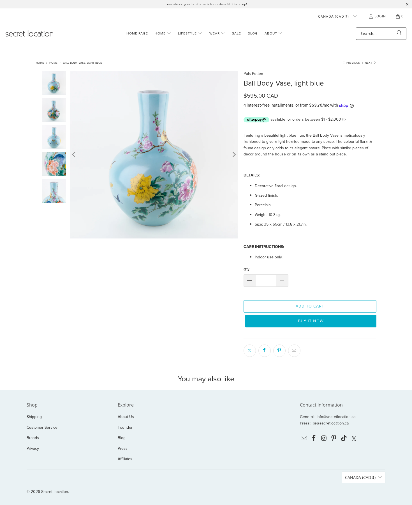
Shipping (34, 417)
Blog (122, 438)
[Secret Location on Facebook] (314, 438)
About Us (126, 417)
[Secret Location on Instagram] (324, 438)
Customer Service (42, 427)
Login (380, 16)
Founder (125, 427)
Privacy (33, 448)
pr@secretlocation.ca (331, 423)
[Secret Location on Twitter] (354, 438)
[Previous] (74, 154)
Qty (246, 269)
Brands (33, 438)
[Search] (399, 33)
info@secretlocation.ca (336, 417)
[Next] (233, 154)
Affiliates (125, 459)
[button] (163, 33)
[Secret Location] (29, 33)
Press (123, 448)
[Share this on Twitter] (250, 351)
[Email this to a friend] (294, 351)
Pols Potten (253, 74)
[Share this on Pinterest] (279, 351)
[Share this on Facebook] (264, 351)
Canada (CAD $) (334, 16)
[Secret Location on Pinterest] (334, 438)
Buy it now (311, 320)
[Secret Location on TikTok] (344, 438)
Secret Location (54, 492)
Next (369, 63)
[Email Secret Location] (304, 438)
